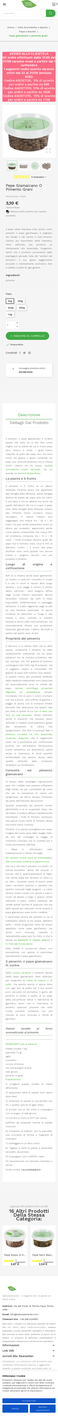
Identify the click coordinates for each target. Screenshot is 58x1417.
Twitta (24, 352)
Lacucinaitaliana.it (30, 1169)
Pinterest (29, 352)
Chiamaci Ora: (10, 1319)
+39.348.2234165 (29, 1319)
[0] (54, 4)
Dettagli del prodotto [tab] (29, 423)
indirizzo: (7, 1306)
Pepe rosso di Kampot (15, 1255)
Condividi (20, 352)
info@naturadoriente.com (24, 1314)
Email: (6, 1314)
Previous (1, 131)
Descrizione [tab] (29, 415)
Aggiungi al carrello (29, 335)
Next (56, 131)
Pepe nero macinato (43, 1255)
